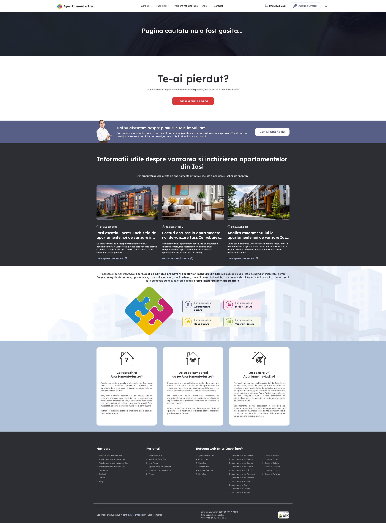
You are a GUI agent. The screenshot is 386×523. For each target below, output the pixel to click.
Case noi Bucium (272, 455)
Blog (101, 481)
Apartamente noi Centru (242, 459)
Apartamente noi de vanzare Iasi (113, 463)
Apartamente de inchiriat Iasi (112, 467)
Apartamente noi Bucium (242, 455)
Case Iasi (202, 463)
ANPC (235, 512)
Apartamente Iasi (206, 455)
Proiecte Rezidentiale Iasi (110, 455)
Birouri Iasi (203, 459)
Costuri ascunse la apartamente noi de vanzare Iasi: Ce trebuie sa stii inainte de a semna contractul (192, 235)
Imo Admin (153, 463)
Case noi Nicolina (272, 467)
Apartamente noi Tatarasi (243, 478)
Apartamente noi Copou (242, 463)
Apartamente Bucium (240, 481)
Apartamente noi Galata (242, 467)
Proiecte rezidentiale (185, 5)
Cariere (102, 478)
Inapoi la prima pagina (193, 100)
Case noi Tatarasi (272, 474)
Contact (218, 5)
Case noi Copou (271, 459)
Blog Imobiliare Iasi (157, 459)
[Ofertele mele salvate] (326, 6)
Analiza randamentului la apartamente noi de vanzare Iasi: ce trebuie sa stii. (258, 235)
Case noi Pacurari (272, 470)
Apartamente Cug (239, 485)
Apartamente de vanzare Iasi (112, 459)
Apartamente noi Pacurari (243, 474)
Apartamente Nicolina (241, 492)
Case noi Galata (272, 463)
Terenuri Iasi (203, 467)
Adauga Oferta (307, 5)
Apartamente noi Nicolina (242, 470)
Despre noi (103, 470)
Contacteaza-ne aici (272, 131)
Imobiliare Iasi (155, 455)
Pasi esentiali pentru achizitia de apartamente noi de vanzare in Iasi (126, 235)
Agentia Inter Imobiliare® (160, 467)
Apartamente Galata (240, 489)
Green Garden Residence (160, 470)
